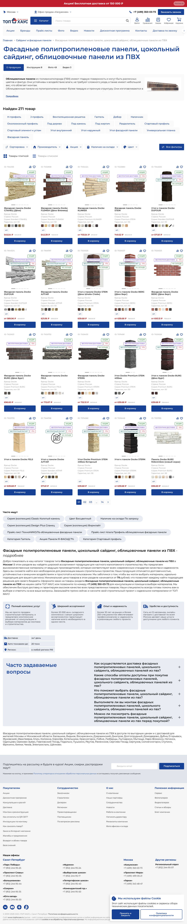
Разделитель (127, 123)
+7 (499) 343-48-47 (133, 883)
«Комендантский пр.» (75, 888)
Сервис (158, 793)
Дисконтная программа (114, 30)
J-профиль (36, 117)
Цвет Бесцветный (80, 518)
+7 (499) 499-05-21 (133, 876)
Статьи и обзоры (163, 807)
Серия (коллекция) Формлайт (82, 525)
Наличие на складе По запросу (119, 518)
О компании (112, 793)
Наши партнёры (114, 798)
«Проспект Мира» (133, 872)
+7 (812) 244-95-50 (72, 891)
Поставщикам (64, 817)
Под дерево (54, 123)
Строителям (63, 798)
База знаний (9, 845)
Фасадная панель (18, 137)
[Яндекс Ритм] (26, 907)
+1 (173, 225)
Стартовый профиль (156, 123)
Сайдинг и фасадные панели (33, 40)
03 (90, 502)
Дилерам (61, 802)
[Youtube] (12, 907)
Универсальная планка (161, 130)
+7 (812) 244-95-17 (71, 876)
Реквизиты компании (117, 821)
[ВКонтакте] (5, 907)
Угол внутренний (61, 130)
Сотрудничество (114, 802)
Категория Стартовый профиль (102, 539)
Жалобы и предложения (15, 836)
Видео (74, 30)
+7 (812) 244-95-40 (72, 883)
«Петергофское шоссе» (76, 880)
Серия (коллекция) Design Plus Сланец (31, 525)
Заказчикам (63, 793)
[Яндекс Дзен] (19, 907)
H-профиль (14, 117)
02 (84, 502)
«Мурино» (68, 864)
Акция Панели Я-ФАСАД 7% (57, 539)
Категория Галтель (18, 539)
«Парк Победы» (11, 864)
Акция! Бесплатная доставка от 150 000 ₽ (93, 3)
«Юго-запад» (10, 896)
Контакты (141, 30)
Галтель (99, 117)
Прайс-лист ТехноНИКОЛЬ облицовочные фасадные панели (44, 532)
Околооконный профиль (22, 123)
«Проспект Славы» (13, 872)
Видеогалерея (162, 802)
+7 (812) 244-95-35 (12, 891)
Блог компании (162, 812)
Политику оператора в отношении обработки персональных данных (64, 773)
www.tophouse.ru (16, 917)
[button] (13, 288)
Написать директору (116, 817)
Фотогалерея (161, 798)
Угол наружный (90, 130)
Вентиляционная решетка (69, 117)
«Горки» (128, 880)
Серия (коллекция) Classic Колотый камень (33, 518)
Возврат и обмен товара (15, 840)
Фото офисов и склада (117, 826)
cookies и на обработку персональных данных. (63, 919)
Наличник (137, 117)
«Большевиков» (12, 880)
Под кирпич (102, 123)
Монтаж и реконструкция (15, 812)
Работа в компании (115, 812)
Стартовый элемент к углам (24, 130)
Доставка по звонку (165, 30)
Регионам (62, 807)
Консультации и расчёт (14, 802)
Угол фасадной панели (123, 130)
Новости (89, 30)
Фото (61, 30)
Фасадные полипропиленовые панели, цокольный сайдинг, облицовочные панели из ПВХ (111, 40)
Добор (117, 117)
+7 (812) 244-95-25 (12, 868)
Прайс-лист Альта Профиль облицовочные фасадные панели (129, 532)
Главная (8, 40)
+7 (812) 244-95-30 (12, 899)
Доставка (7, 807)
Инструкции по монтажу (15, 821)
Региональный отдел (167, 864)
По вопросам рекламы (68, 821)
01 (79, 502)
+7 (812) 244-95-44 (12, 883)
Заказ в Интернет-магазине (17, 831)
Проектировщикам (66, 812)
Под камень (78, 123)
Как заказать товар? (13, 826)
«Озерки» (8, 888)
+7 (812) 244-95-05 (12, 876)
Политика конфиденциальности (63, 914)
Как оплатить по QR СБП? (15, 817)
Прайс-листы (44, 30)
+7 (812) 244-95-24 (72, 868)
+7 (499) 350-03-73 (133, 868)
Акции (10, 30)
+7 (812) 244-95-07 (164, 867)
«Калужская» (131, 864)
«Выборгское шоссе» (74, 872)
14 (102, 502)
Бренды (25, 30)
